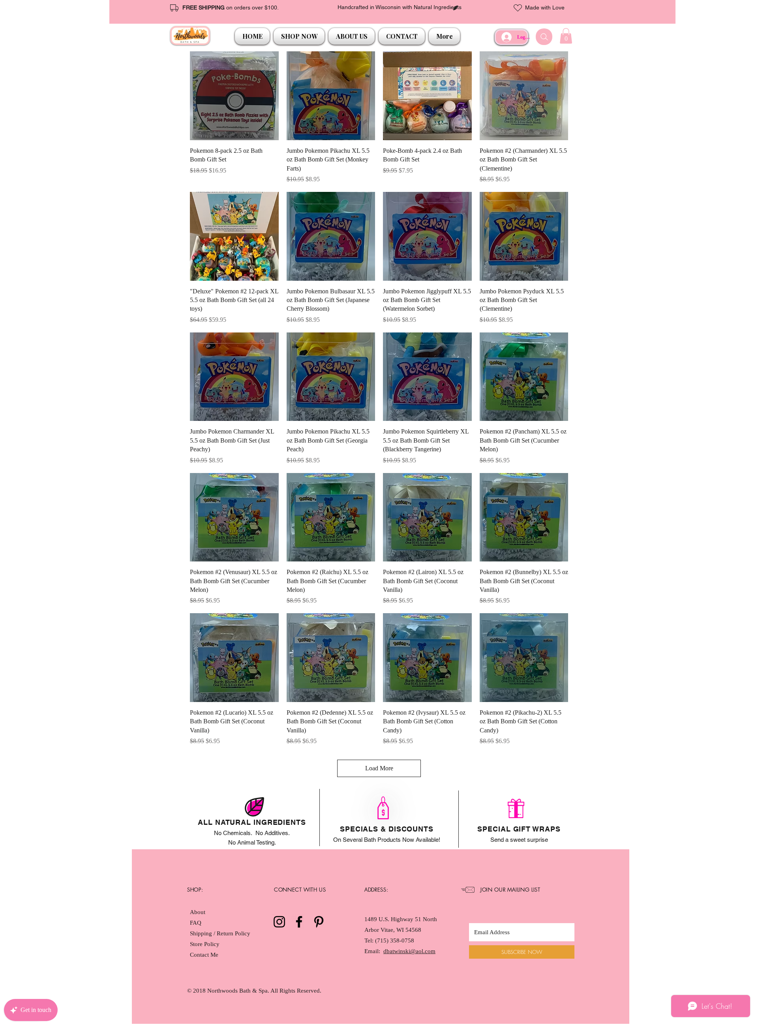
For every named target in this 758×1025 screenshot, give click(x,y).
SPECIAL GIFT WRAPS (518, 829)
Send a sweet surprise (519, 839)
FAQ (195, 923)
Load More (379, 768)
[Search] (544, 36)
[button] (299, 36)
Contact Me (204, 955)
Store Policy (205, 944)
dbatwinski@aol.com (409, 951)
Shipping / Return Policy (221, 933)
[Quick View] (234, 95)
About (197, 912)
